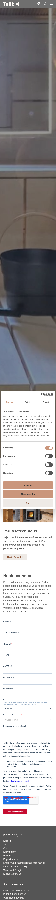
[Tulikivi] (14, 4)
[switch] (49, 456)
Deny (28, 503)
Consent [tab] (10, 402)
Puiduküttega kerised (14, 894)
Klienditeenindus (12, 874)
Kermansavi (9, 852)
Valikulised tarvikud (13, 897)
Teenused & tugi (12, 870)
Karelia (7, 841)
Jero (5, 844)
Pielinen (7, 855)
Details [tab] (28, 402)
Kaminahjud (13, 835)
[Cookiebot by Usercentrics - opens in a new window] (41, 394)
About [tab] (46, 402)
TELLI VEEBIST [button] (15, 557)
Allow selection (28, 494)
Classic (7, 848)
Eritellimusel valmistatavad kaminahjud (24, 863)
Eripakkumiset (11, 859)
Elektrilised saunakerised (16, 890)
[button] (45, 3)
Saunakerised (14, 884)
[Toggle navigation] (51, 4)
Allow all (28, 485)
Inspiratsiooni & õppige (15, 866)
